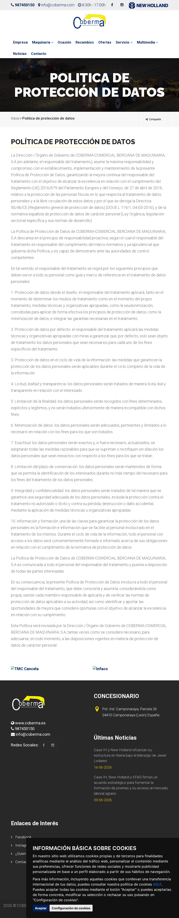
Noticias (20, 54)
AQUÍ (157, 884)
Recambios (85, 42)
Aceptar (41, 908)
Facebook (22, 837)
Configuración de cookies (71, 908)
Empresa (20, 42)
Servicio (123, 42)
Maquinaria (41, 42)
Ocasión (64, 42)
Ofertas (104, 42)
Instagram (23, 845)
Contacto (38, 54)
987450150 (24, 5)
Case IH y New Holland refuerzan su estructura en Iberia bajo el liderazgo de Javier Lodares (130, 755)
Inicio (15, 118)
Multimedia (146, 42)
